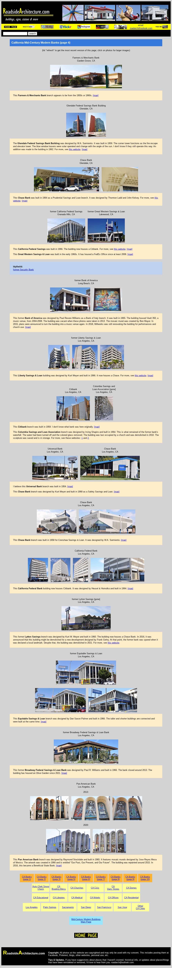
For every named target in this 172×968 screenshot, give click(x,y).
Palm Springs (49, 907)
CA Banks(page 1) (27, 878)
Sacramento (68, 907)
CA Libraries (59, 897)
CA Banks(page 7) (101, 878)
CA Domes (131, 888)
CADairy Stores (113, 887)
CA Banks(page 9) (130, 878)
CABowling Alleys (59, 887)
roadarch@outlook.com (141, 28)
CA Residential (131, 897)
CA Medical (76, 897)
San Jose (122, 907)
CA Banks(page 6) (86, 878)
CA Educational (40, 897)
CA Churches (77, 888)
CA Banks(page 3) (56, 878)
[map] (95, 95)
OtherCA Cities (140, 907)
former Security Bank (23, 269)
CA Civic (95, 888)
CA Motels (95, 897)
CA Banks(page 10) (145, 878)
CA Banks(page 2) (42, 878)
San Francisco (104, 907)
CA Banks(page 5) (71, 878)
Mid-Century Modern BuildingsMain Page (86, 920)
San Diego (86, 907)
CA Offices (113, 897)
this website (74, 149)
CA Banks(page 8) (115, 878)
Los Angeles (32, 907)
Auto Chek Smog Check (40, 887)
